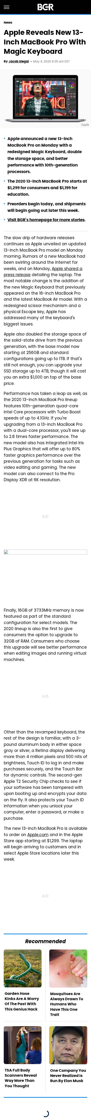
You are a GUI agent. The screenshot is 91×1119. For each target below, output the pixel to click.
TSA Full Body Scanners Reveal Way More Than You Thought (21, 1078)
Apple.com (38, 835)
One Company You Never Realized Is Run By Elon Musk (68, 1075)
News (8, 23)
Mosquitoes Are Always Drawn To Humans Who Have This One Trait (66, 1004)
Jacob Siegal (19, 61)
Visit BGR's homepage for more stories (45, 219)
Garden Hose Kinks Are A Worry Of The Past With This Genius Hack (22, 1001)
